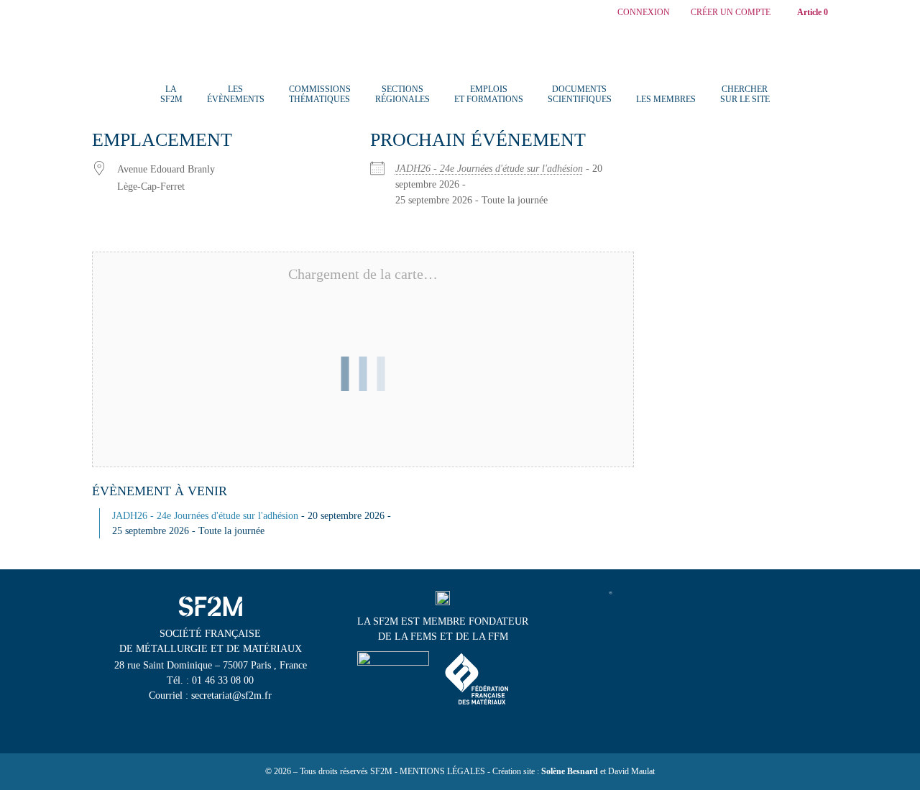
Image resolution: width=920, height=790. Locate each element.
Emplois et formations (488, 94)
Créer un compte (730, 12)
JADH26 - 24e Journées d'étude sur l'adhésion (489, 168)
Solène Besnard (569, 771)
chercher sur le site (745, 94)
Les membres (666, 99)
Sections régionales (402, 94)
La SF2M (171, 94)
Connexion (643, 12)
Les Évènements (235, 94)
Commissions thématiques (320, 94)
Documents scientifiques (580, 94)
